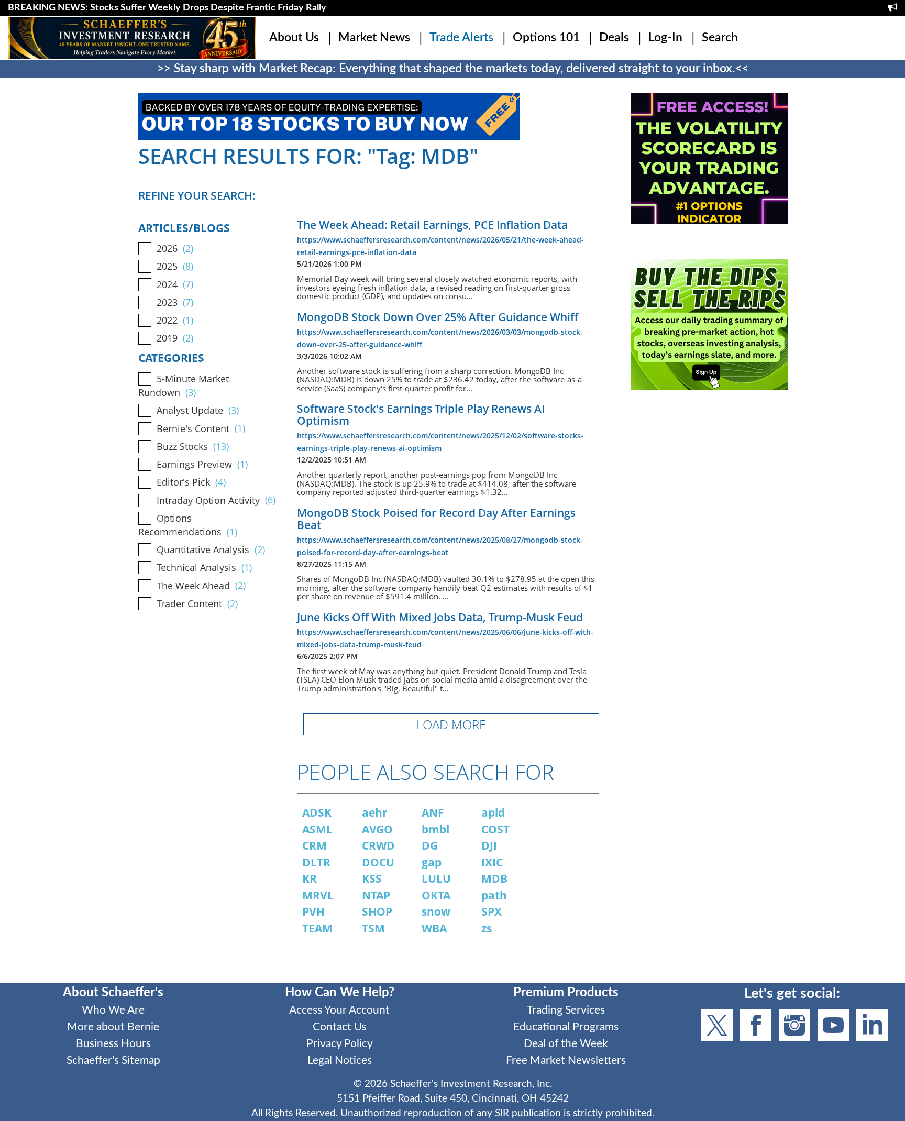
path (494, 895)
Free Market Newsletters (566, 1060)
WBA (434, 928)
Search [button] (720, 37)
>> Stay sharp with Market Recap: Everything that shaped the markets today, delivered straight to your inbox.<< (452, 68)
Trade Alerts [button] (461, 37)
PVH (313, 911)
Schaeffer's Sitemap (113, 1060)
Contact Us (339, 1026)
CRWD (378, 845)
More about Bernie (113, 1026)
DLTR (316, 862)
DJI (489, 845)
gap (432, 862)
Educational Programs (566, 1026)
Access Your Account (339, 1010)
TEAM (317, 928)
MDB (494, 878)
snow (436, 911)
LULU (436, 878)
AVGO (377, 829)
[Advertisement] (709, 498)
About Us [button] (294, 37)
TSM (373, 928)
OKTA (436, 895)
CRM (314, 845)
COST (495, 829)
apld (493, 812)
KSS (372, 878)
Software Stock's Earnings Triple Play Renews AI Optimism (421, 414)
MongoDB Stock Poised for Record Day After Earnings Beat (436, 518)
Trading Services (566, 1010)
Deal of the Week (566, 1043)
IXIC (492, 862)
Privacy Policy (339, 1043)
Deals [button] (614, 37)
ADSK (317, 812)
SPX (491, 911)
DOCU (378, 862)
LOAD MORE (451, 724)
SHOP (377, 911)
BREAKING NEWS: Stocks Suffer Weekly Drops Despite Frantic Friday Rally (167, 8)
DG (430, 845)
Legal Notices (339, 1060)
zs (486, 928)
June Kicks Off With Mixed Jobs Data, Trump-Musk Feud (440, 617)
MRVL (318, 895)
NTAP (376, 895)
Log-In (665, 37)
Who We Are (113, 1010)
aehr (375, 812)
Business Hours (113, 1043)
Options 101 (546, 37)
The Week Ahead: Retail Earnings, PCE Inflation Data (432, 224)
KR (309, 878)
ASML (317, 829)
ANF (433, 812)
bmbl (435, 829)
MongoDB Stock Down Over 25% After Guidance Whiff (437, 317)
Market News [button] (374, 37)
